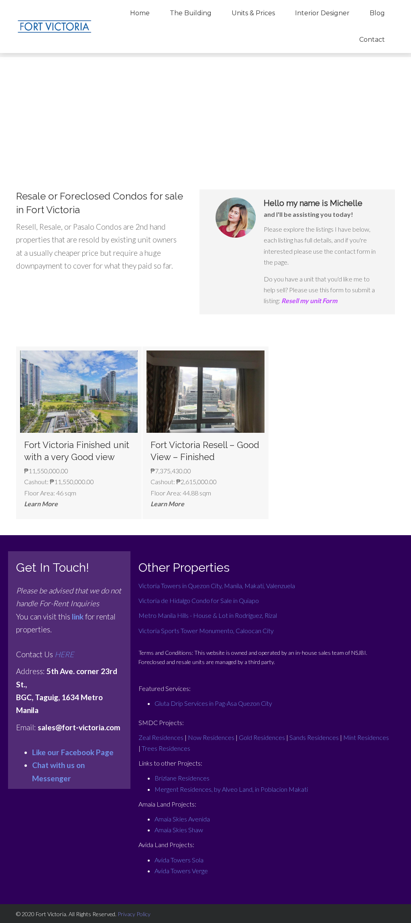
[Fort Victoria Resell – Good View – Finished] (205, 432)
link (77, 616)
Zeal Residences (160, 737)
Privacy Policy (134, 914)
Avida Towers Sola (179, 860)
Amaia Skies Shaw (179, 829)
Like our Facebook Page (73, 752)
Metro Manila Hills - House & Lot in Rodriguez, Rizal (207, 615)
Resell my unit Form (309, 300)
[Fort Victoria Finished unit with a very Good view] (79, 432)
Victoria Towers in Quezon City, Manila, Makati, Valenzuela (216, 585)
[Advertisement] (205, 113)
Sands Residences (314, 737)
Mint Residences (366, 737)
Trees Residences (166, 748)
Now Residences (211, 737)
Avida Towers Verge (181, 870)
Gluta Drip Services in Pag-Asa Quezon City (213, 703)
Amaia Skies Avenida (182, 819)
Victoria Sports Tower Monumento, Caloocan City (206, 630)
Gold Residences (262, 737)
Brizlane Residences (182, 778)
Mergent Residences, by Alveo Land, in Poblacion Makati (231, 789)
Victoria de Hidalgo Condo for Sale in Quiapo (198, 600)
